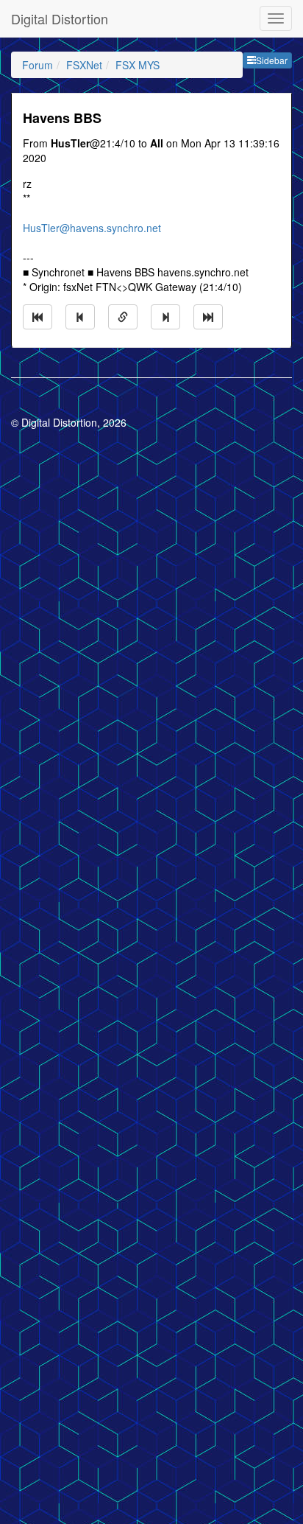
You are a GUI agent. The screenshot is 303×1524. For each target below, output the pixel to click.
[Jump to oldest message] (37, 316)
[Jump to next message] (165, 316)
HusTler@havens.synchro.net (92, 227)
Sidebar (272, 60)
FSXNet (84, 64)
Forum (37, 64)
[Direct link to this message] (123, 316)
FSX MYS (137, 64)
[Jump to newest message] (208, 316)
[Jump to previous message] (80, 316)
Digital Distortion (59, 18)
